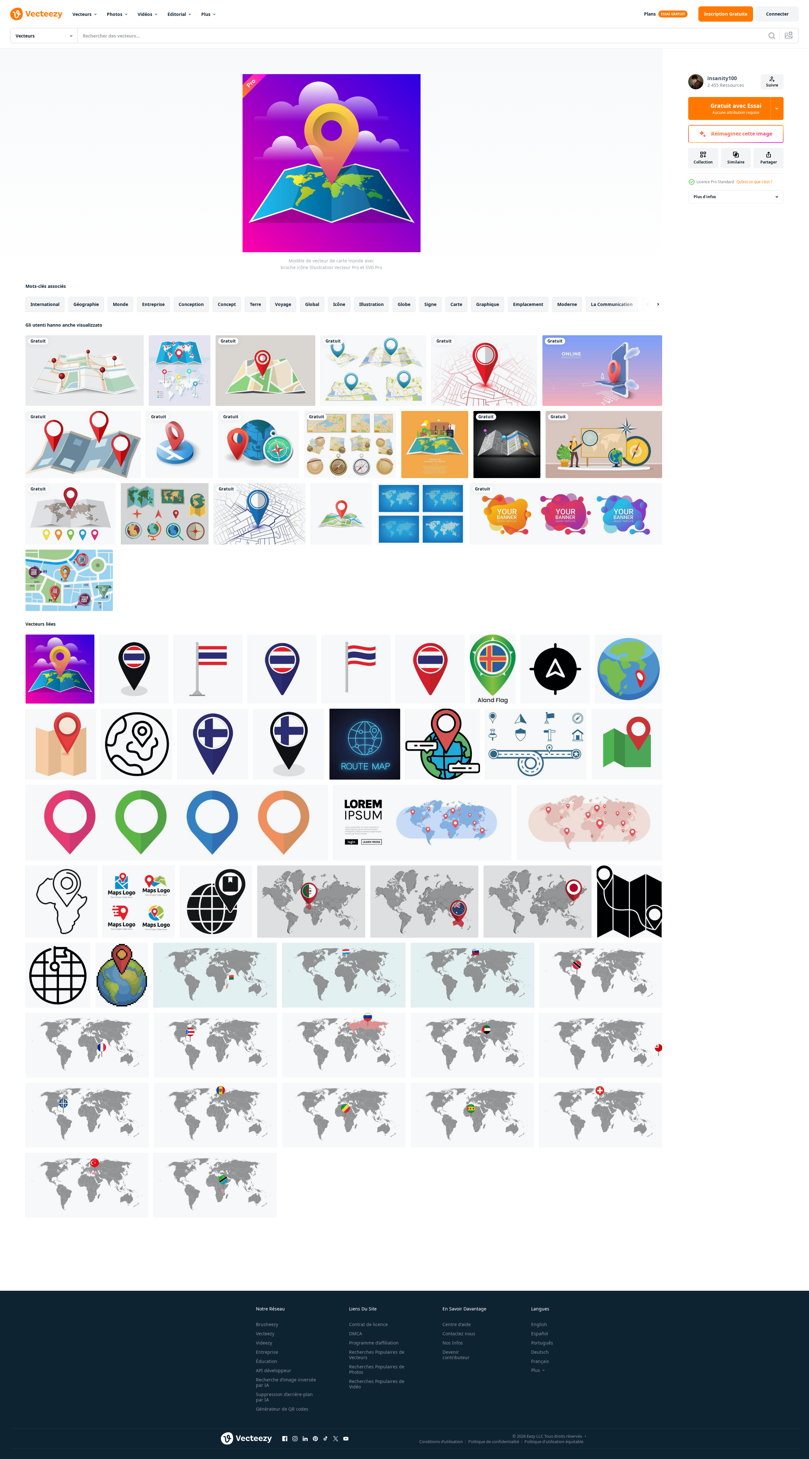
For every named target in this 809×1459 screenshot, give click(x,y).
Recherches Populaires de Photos (376, 1369)
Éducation (266, 1361)
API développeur (273, 1370)
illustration (371, 304)
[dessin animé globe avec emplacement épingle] (628, 669)
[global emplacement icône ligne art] (136, 744)
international (45, 304)
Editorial (177, 14)
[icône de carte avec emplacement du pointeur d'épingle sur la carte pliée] (341, 514)
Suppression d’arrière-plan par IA (284, 1397)
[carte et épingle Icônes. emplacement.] (627, 744)
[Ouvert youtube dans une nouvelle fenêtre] (345, 1438)
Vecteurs (82, 14)
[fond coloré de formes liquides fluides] (566, 514)
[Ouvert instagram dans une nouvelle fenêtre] (295, 1438)
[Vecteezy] (36, 14)
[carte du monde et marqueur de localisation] (70, 514)
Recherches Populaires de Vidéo (376, 1384)
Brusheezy (267, 1324)
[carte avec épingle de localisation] (484, 370)
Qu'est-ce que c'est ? (754, 181)
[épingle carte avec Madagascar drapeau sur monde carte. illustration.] (215, 975)
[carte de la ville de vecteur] (506, 444)
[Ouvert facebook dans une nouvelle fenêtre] (284, 1438)
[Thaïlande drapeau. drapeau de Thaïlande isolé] (208, 669)
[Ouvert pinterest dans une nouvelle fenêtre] (315, 1438)
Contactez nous (458, 1333)
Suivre (772, 85)
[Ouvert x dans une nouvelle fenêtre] (335, 1438)
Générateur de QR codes (282, 1409)
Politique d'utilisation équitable (553, 1441)
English (539, 1324)
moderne (567, 304)
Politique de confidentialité (493, 1441)
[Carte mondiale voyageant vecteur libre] (434, 444)
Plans (650, 14)
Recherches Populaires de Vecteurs (376, 1354)
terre (255, 304)
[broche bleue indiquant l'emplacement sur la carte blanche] (259, 514)
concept (227, 304)
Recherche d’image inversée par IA (286, 1382)
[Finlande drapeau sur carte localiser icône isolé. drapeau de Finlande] (212, 744)
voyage (283, 304)
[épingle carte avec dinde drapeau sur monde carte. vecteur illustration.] (86, 1185)
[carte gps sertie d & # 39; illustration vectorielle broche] (373, 370)
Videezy (264, 1343)
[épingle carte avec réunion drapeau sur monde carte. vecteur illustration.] (87, 1045)
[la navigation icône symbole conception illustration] (555, 669)
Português (542, 1343)
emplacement (528, 304)
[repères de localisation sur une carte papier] (83, 444)
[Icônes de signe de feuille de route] (535, 744)
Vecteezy (265, 1333)
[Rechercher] (772, 35)
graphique (487, 304)
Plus (205, 14)
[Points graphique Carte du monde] (421, 514)
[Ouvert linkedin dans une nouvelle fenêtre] (305, 1438)
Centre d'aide (456, 1324)
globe (404, 304)
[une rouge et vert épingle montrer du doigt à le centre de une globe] (442, 744)
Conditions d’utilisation (441, 1441)
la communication (612, 304)
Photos (114, 14)
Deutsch (540, 1352)
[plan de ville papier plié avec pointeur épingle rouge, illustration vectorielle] (84, 370)
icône (339, 304)
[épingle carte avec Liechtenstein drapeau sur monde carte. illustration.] (472, 975)
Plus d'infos (705, 196)
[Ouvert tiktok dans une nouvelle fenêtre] (325, 1438)
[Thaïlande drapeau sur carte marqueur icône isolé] (282, 669)
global (312, 304)
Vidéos (145, 14)
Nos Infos (452, 1343)
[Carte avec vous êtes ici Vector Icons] (69, 580)
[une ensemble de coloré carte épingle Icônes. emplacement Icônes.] (176, 822)
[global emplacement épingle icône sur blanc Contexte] (216, 901)
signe (430, 304)
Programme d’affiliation (374, 1343)
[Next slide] (652, 304)
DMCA (355, 1333)
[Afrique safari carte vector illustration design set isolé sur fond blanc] (350, 444)
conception (191, 304)
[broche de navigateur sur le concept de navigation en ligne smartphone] (602, 370)
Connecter (777, 14)
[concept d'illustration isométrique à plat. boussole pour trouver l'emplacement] (258, 444)
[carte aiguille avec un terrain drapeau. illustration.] (493, 669)
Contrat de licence (368, 1324)
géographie (86, 304)
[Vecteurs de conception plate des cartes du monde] (165, 514)
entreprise (153, 304)
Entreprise (267, 1352)
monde (120, 304)
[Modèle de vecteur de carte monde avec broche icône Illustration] (59, 669)
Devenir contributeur (456, 1354)
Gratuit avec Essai (735, 108)
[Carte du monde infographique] (179, 370)
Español (539, 1333)
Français (540, 1361)
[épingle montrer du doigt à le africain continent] (61, 901)
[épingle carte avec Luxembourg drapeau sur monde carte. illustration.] (344, 975)
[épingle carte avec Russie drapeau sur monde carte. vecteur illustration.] (344, 1045)
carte (456, 304)
